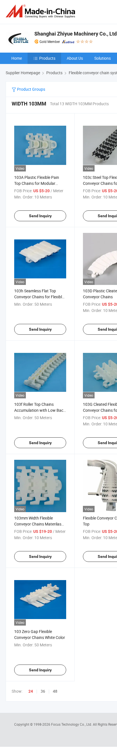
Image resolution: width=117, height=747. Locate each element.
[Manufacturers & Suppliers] (41, 11)
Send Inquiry (40, 216)
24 (30, 691)
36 (43, 691)
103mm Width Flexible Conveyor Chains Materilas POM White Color (37, 524)
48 (55, 691)
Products (47, 58)
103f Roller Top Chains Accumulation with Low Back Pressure (39, 410)
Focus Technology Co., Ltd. (72, 724)
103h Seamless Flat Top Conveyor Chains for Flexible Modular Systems (39, 296)
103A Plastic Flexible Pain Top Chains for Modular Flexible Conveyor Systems (37, 183)
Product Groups (30, 89)
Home (16, 58)
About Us (75, 58)
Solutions (102, 58)
